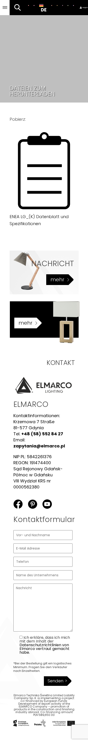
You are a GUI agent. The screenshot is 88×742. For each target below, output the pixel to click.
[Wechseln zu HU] (57, 5)
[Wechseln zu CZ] (62, 5)
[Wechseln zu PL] (28, 5)
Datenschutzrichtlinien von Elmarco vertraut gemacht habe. (44, 648)
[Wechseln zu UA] (68, 5)
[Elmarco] (82, 7)
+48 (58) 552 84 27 (42, 434)
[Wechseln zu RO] (51, 5)
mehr (57, 279)
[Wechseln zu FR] (73, 5)
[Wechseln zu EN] (34, 5)
